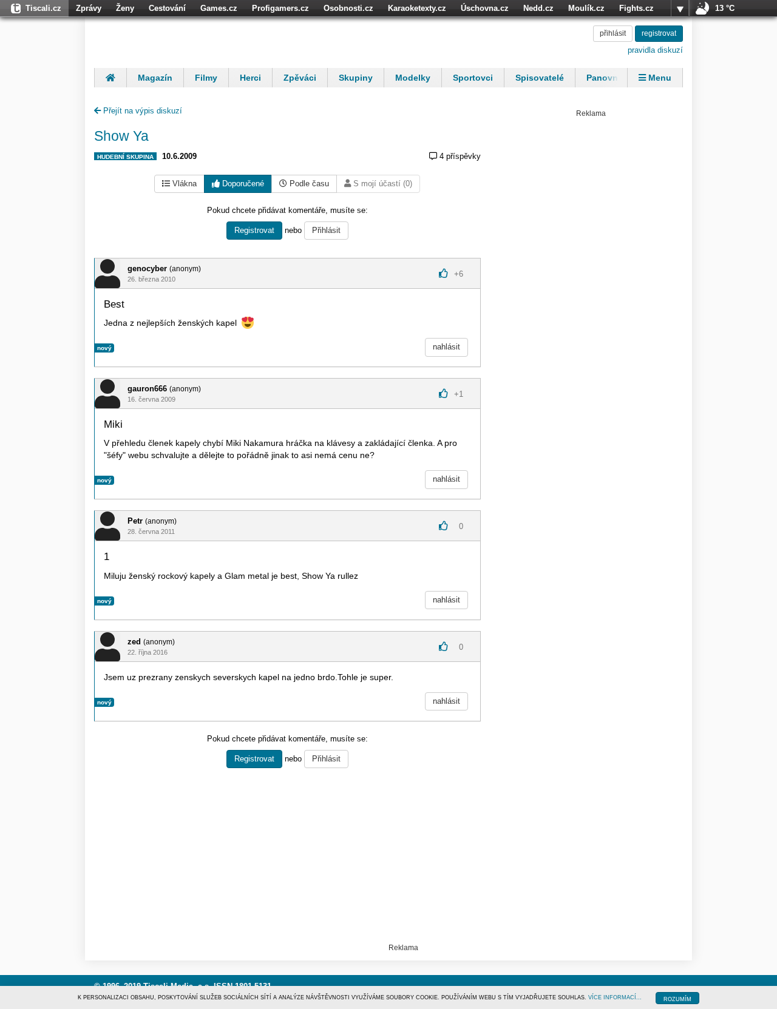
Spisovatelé (539, 78)
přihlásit (613, 33)
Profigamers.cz (280, 8)
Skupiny (356, 78)
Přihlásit (326, 230)
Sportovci (473, 78)
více (679, 8)
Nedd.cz (538, 8)
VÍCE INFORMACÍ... (615, 997)
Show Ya (121, 136)
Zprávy (88, 8)
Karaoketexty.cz (417, 8)
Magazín (155, 78)
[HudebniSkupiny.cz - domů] (173, 40)
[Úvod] (110, 77)
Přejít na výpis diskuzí (141, 110)
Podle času (308, 183)
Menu (658, 78)
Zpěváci (299, 78)
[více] (680, 8)
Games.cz (218, 8)
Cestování (167, 8)
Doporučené (242, 183)
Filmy (206, 78)
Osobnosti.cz (348, 8)
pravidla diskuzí (655, 50)
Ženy (125, 8)
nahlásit (446, 346)
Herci (250, 78)
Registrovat (254, 230)
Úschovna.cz (485, 8)
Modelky (412, 78)
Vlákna (183, 183)
